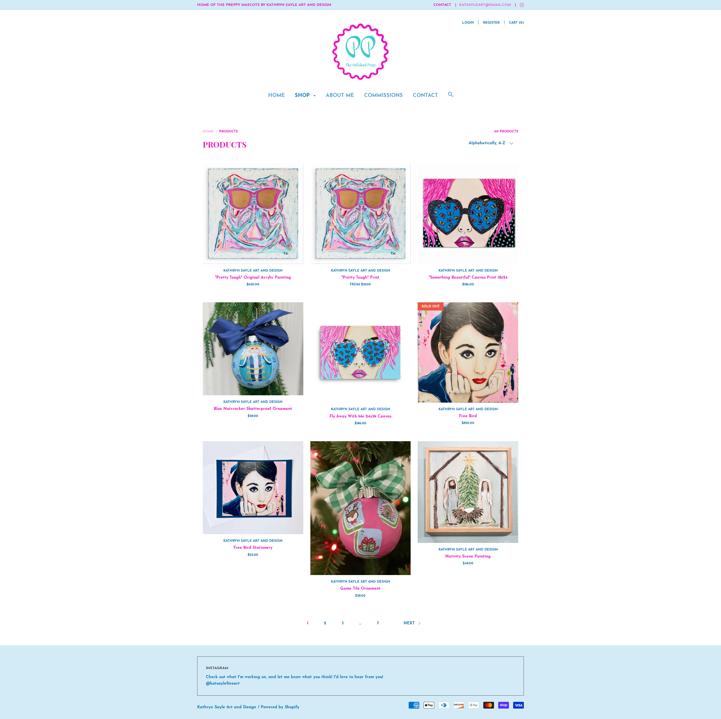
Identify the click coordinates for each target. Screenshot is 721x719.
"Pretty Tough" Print (360, 278)
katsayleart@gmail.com (485, 5)
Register (491, 23)
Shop (303, 95)
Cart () (516, 23)
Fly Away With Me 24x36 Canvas (360, 416)
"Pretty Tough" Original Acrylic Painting (253, 278)
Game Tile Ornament (360, 589)
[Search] (450, 98)
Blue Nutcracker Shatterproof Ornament (253, 409)
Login (468, 23)
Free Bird (468, 416)
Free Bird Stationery (252, 548)
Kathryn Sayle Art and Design (252, 270)
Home (276, 95)
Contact (425, 95)
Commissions (383, 95)
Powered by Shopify (280, 707)
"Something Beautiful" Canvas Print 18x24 (468, 278)
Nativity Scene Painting (468, 556)
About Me (340, 95)
